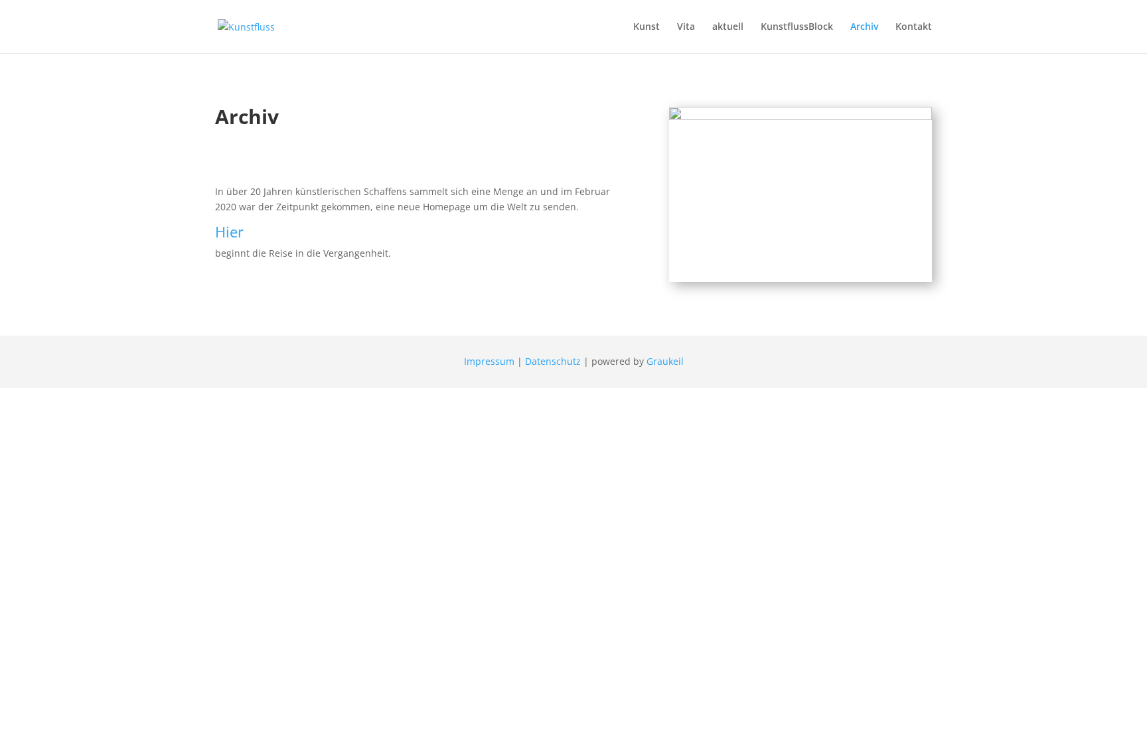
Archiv (864, 27)
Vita (686, 27)
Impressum (489, 361)
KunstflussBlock (797, 27)
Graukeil (665, 361)
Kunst (646, 27)
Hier (229, 231)
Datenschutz (553, 361)
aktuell (727, 27)
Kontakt (913, 27)
